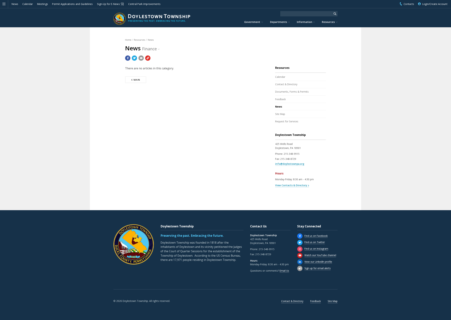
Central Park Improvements (144, 4)
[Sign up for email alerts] (299, 268)
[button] (3, 4)
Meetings (42, 4)
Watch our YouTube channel (320, 255)
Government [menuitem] (252, 22)
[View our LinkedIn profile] (299, 262)
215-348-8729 (288, 159)
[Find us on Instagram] (299, 249)
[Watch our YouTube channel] (299, 255)
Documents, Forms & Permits (292, 91)
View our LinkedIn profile (318, 261)
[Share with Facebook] (127, 58)
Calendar (27, 4)
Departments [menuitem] (278, 22)
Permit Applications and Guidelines (72, 4)
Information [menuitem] (304, 22)
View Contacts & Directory (291, 185)
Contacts (409, 4)
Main (137, 79)
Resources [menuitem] (328, 22)
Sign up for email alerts (317, 268)
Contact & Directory (286, 84)
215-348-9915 (291, 153)
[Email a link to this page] (141, 58)
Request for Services (286, 121)
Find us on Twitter (314, 242)
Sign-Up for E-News (108, 4)
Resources (139, 39)
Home (128, 39)
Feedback (280, 99)
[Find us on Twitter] (299, 242)
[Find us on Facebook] (299, 236)
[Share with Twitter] (134, 58)
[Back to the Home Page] (151, 19)
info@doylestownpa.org (289, 163)
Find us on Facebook (316, 235)
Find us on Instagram (316, 248)
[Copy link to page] (147, 58)
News (15, 4)
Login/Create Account (434, 4)
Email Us (284, 270)
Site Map (280, 114)
